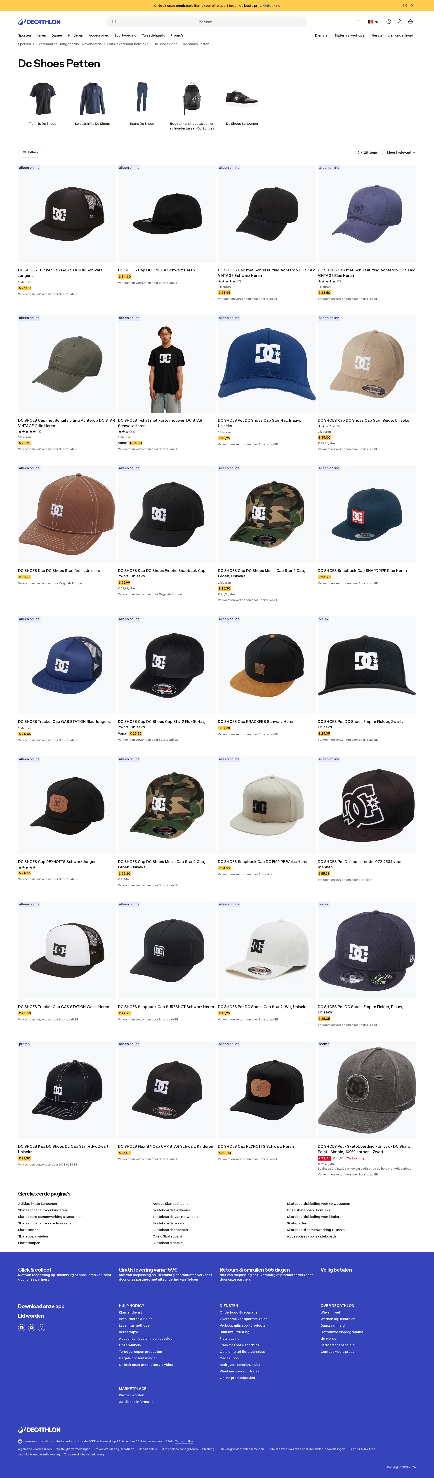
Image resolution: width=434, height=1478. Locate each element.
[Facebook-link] (21, 1327)
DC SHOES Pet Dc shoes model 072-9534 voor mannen (360, 864)
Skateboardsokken (168, 1223)
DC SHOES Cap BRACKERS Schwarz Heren (256, 721)
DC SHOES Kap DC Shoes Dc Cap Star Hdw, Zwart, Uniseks (64, 1149)
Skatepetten (297, 1223)
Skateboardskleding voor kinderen (315, 1217)
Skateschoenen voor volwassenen (45, 1223)
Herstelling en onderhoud (392, 35)
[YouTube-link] (31, 1327)
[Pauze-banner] (405, 5)
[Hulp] (388, 21)
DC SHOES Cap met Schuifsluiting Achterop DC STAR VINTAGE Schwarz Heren (267, 273)
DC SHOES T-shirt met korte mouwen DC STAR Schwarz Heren (160, 423)
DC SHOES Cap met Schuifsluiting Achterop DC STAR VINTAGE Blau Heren (367, 273)
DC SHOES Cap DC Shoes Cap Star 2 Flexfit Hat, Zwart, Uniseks (162, 724)
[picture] (67, 214)
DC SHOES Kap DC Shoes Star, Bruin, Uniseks (59, 570)
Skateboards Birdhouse (172, 1210)
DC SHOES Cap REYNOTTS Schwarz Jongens (58, 861)
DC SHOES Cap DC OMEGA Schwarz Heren (156, 270)
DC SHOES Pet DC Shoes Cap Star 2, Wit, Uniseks (262, 1006)
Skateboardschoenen (170, 1230)
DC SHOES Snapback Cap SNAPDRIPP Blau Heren (362, 570)
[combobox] (401, 152)
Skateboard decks (168, 1243)
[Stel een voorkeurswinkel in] (358, 21)
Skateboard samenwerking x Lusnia (316, 1230)
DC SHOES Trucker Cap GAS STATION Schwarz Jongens (60, 273)
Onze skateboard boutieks (308, 1210)
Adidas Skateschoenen (172, 1203)
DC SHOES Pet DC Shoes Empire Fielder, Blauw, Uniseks (361, 1009)
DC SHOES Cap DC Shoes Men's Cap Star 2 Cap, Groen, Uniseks (262, 573)
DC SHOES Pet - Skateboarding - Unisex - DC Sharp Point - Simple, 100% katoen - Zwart (364, 1149)
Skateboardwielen (33, 1236)
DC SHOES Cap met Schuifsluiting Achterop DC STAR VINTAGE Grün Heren (67, 423)
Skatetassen (28, 1230)
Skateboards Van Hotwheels (175, 1217)
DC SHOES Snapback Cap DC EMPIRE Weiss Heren (263, 861)
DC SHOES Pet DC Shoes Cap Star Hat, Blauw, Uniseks (260, 423)
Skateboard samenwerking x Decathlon (50, 1217)
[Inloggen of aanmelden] (399, 21)
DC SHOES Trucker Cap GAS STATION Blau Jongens (64, 721)
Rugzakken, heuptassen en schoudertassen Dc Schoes (192, 126)
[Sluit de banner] (412, 5)
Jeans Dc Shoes (142, 123)
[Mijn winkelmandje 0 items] (410, 21)
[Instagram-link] (41, 1327)
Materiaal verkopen (350, 35)
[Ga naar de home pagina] (39, 22)
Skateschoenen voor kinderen (42, 1210)
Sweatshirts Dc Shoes (92, 123)
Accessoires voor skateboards (312, 1236)
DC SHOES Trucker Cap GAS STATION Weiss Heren (63, 1006)
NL (377, 22)
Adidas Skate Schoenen (37, 1203)
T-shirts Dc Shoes (43, 123)
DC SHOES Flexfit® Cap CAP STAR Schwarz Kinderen (165, 1146)
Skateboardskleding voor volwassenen (318, 1203)
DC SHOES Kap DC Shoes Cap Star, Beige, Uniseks (363, 420)
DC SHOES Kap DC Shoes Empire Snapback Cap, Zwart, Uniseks (163, 573)
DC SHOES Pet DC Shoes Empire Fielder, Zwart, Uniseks (361, 724)
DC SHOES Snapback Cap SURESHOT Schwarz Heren (166, 1006)
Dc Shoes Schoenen (242, 123)
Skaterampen (29, 1243)
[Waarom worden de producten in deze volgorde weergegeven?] (360, 152)
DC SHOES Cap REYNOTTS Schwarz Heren (256, 1146)
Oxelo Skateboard (167, 1236)
